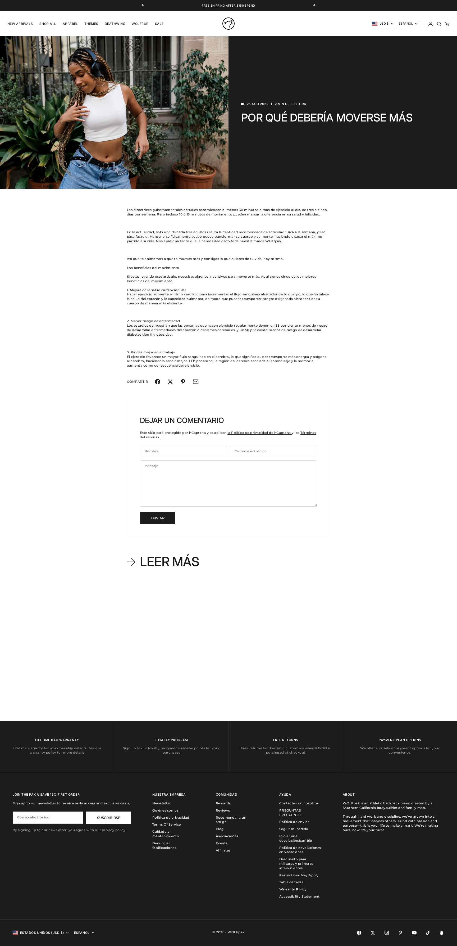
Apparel (70, 24)
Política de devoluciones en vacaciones (300, 850)
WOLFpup (140, 24)
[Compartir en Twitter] (170, 382)
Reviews (223, 810)
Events (221, 843)
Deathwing (115, 24)
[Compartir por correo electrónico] (196, 382)
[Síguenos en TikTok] (428, 932)
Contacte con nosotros (299, 803)
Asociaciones (227, 836)
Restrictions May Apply (299, 875)
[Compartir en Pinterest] (183, 382)
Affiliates (223, 850)
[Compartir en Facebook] (157, 382)
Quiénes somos (165, 810)
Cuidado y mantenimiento (165, 834)
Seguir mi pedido (293, 829)
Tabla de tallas (291, 882)
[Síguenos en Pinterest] (400, 932)
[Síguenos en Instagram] (386, 932)
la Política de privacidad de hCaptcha (259, 433)
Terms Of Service (166, 824)
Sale (159, 24)
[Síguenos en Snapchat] (441, 932)
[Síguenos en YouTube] (414, 932)
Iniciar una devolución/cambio (295, 838)
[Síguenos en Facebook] (359, 932)
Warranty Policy (293, 889)
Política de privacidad (170, 817)
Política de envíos (294, 822)
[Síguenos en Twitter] (373, 932)
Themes (91, 24)
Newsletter (161, 803)
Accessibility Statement (299, 896)
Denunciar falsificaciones (164, 845)
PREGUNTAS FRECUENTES (291, 812)
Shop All (47, 24)
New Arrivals (20, 24)
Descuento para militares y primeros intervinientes (296, 863)
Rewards (223, 803)
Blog (220, 829)
